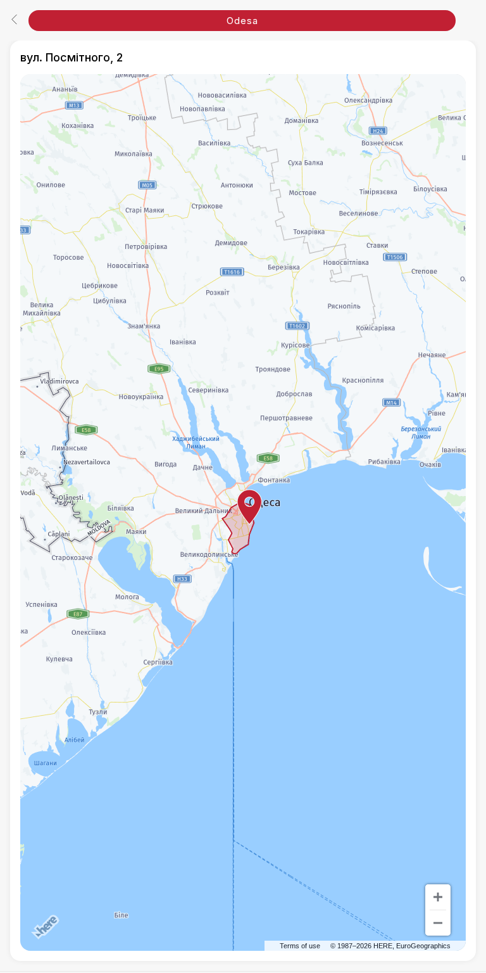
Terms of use (300, 946)
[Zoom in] (438, 897)
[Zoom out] (438, 923)
